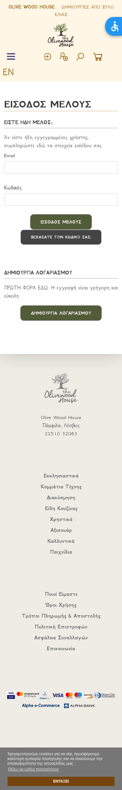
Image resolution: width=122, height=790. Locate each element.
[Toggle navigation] (11, 56)
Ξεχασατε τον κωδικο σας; (61, 237)
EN (8, 72)
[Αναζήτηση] (80, 57)
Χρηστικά (61, 519)
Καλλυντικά (61, 541)
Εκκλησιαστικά (61, 476)
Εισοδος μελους (61, 222)
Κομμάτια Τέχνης (61, 487)
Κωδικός (13, 188)
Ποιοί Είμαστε (61, 594)
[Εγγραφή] (63, 57)
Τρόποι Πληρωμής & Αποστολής (61, 616)
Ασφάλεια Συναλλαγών (61, 638)
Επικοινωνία (61, 648)
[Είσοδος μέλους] (47, 57)
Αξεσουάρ (61, 530)
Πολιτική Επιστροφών (61, 627)
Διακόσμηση (61, 497)
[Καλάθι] (98, 57)
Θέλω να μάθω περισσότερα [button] (33, 769)
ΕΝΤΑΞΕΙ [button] (61, 781)
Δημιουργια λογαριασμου (61, 313)
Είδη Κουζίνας (61, 508)
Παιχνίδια (61, 552)
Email (9, 155)
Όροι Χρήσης (61, 605)
